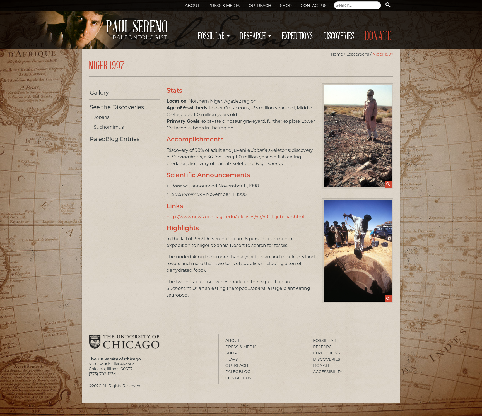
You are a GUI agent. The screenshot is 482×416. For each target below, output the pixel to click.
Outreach (260, 5)
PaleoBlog (237, 371)
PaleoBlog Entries (114, 139)
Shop (286, 5)
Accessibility (327, 371)
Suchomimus (109, 127)
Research (253, 36)
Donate (378, 36)
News (231, 359)
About (192, 5)
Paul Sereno (137, 31)
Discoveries (338, 36)
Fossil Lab (211, 36)
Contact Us (314, 5)
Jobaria (102, 117)
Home (337, 54)
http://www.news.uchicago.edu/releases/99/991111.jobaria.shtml (235, 216)
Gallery (99, 92)
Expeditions (297, 36)
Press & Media (224, 5)
